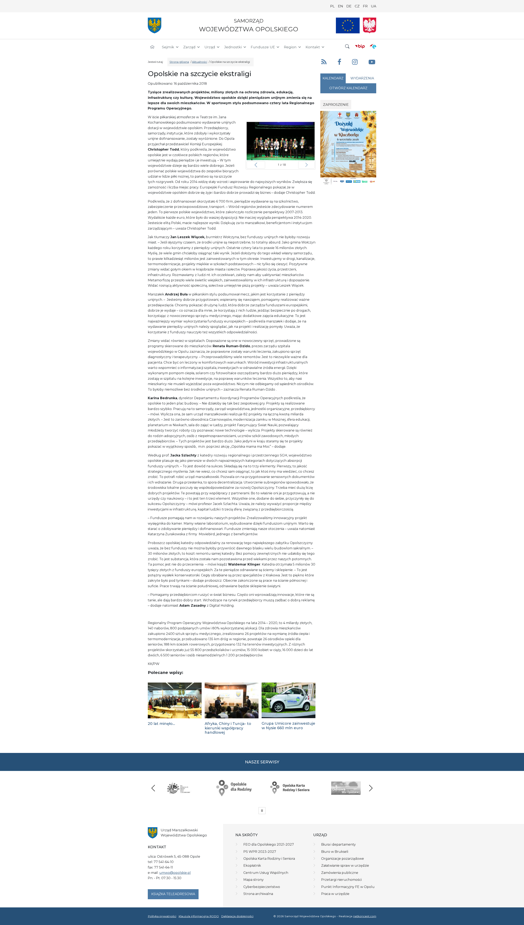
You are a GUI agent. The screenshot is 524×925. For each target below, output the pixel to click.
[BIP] (360, 46)
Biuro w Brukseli (334, 852)
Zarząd (189, 47)
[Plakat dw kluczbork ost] (348, 148)
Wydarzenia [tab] (362, 78)
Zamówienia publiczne (339, 873)
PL (332, 6)
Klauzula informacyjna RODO (198, 916)
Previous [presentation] (153, 788)
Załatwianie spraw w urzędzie (345, 866)
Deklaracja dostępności (237, 916)
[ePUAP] (373, 46)
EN (340, 6)
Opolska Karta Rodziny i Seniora (269, 859)
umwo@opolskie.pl (175, 873)
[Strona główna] (152, 47)
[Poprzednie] (256, 165)
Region (290, 47)
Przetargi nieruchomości (341, 880)
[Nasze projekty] (348, 25)
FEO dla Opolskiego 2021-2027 (268, 844)
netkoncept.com (364, 916)
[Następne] (306, 165)
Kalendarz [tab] (333, 78)
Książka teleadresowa (173, 894)
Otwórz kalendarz (348, 88)
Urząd (209, 47)
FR (365, 6)
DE (348, 6)
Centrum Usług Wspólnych (265, 873)
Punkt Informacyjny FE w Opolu (348, 887)
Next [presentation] (371, 788)
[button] (347, 46)
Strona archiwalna (258, 894)
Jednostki (233, 47)
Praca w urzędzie (335, 894)
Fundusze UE (263, 47)
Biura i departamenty (338, 844)
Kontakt (313, 47)
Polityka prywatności (162, 916)
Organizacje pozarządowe (342, 859)
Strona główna (179, 61)
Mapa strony (253, 880)
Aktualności (199, 61)
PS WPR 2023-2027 (259, 852)
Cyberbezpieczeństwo (261, 887)
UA (373, 6)
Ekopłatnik (252, 866)
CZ (357, 6)
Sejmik (168, 47)
